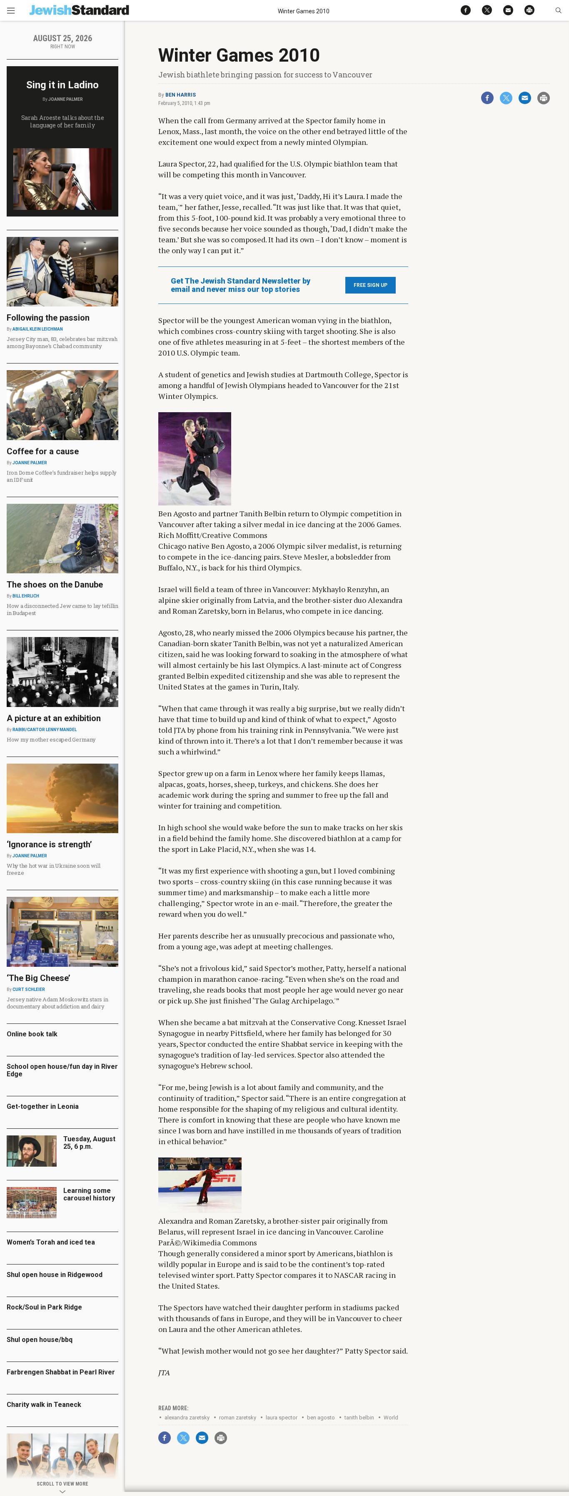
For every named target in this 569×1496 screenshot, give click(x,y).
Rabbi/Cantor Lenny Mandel (44, 729)
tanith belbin (359, 1417)
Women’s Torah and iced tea (51, 1242)
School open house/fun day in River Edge (62, 1070)
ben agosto (321, 1417)
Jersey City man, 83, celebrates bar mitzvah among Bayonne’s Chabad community (62, 342)
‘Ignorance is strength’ (49, 844)
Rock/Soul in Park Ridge (44, 1307)
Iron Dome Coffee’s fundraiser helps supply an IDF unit (62, 476)
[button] (558, 10)
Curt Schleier (28, 989)
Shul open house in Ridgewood (54, 1275)
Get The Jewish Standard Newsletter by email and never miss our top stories (240, 285)
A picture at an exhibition (54, 718)
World (391, 1417)
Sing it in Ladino (62, 85)
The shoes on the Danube (55, 585)
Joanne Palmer (65, 99)
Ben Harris (180, 95)
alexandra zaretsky (187, 1417)
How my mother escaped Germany (51, 739)
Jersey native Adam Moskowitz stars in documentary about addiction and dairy (57, 1003)
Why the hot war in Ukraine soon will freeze (53, 869)
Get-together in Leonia (43, 1106)
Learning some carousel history (89, 1194)
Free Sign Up (370, 285)
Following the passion (48, 318)
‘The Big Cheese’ (38, 978)
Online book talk (32, 1034)
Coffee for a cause (43, 451)
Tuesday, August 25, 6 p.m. (89, 1142)
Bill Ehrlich (25, 596)
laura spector (281, 1417)
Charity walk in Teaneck (44, 1405)
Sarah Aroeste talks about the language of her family (62, 121)
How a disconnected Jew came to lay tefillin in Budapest (62, 609)
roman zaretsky (237, 1417)
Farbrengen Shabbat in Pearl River (61, 1372)
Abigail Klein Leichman (37, 329)
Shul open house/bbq (39, 1340)
